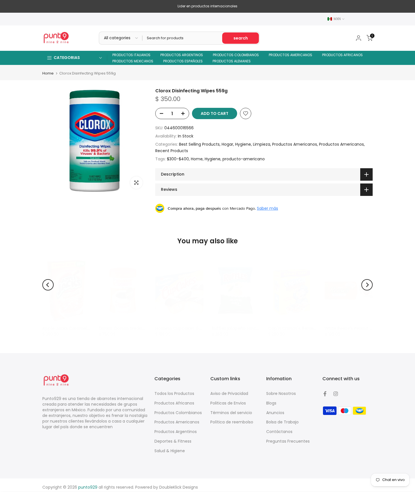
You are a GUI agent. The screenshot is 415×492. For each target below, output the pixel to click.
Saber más (267, 208)
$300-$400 (178, 159)
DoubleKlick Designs (178, 487)
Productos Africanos (174, 403)
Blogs (271, 403)
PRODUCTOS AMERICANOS (290, 55)
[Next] (367, 284)
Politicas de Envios (228, 403)
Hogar (227, 144)
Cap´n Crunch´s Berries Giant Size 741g (308, 328)
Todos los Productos (174, 393)
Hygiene (243, 144)
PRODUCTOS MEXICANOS (132, 61)
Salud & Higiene (169, 451)
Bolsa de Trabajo (282, 422)
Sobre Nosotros (281, 393)
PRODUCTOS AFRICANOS (342, 55)
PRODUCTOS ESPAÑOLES (183, 61)
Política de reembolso (231, 422)
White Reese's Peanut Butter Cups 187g (365, 328)
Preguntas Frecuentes (288, 441)
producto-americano (243, 159)
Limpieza (261, 144)
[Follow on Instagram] (335, 393)
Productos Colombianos (178, 413)
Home (48, 73)
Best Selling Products (199, 144)
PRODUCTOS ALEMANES (232, 61)
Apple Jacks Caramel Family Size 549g (82, 328)
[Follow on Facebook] (324, 393)
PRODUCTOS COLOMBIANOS (236, 55)
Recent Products (171, 151)
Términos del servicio (231, 413)
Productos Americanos (294, 144)
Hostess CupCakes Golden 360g (188, 328)
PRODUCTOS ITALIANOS (131, 55)
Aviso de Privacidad (229, 393)
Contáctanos (279, 431)
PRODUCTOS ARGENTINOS (181, 55)
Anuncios (275, 413)
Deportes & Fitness (172, 441)
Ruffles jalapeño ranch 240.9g (243, 328)
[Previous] (48, 284)
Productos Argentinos (175, 431)
